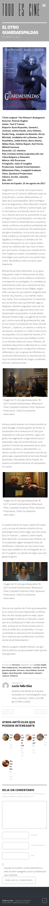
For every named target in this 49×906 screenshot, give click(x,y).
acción (37, 665)
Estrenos (16, 665)
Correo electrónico (38, 845)
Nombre (34, 835)
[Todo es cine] (21, 9)
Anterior (8, 712)
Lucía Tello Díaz (22, 686)
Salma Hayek (28, 673)
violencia (14, 676)
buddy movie (12, 667)
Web (32, 855)
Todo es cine (7, 900)
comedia (36, 667)
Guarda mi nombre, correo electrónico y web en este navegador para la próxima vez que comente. (25, 871)
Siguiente (40, 712)
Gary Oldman (31, 670)
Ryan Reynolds (15, 673)
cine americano (24, 667)
